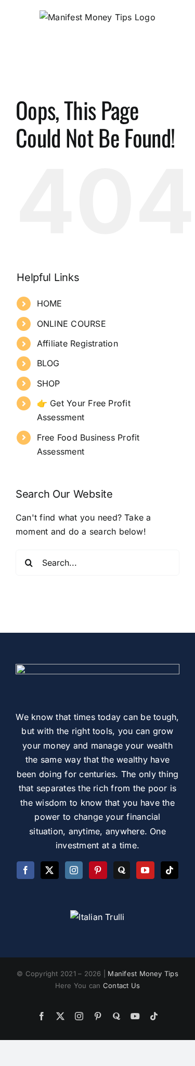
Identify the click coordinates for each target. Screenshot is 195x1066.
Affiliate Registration (77, 343)
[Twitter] (49, 870)
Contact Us (121, 985)
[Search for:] (97, 561)
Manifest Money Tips (143, 973)
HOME (49, 303)
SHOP (48, 383)
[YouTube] (145, 870)
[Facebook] (25, 870)
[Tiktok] (169, 870)
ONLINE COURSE (71, 323)
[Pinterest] (98, 870)
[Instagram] (74, 870)
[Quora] (121, 870)
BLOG (48, 363)
